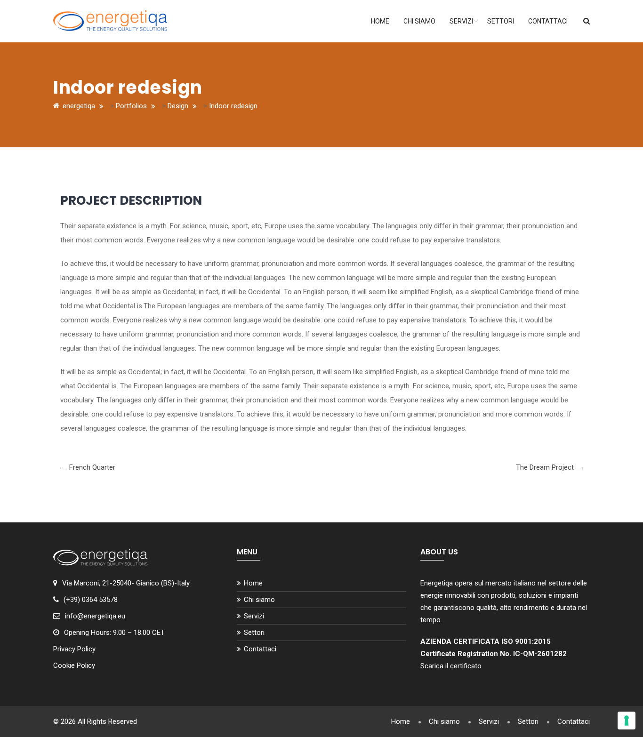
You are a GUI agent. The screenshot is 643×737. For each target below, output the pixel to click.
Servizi (461, 21)
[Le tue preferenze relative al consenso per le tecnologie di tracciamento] (626, 720)
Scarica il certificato (451, 666)
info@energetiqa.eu (95, 616)
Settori (500, 21)
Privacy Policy (74, 649)
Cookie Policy (74, 665)
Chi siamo (419, 21)
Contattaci (548, 21)
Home (380, 21)
